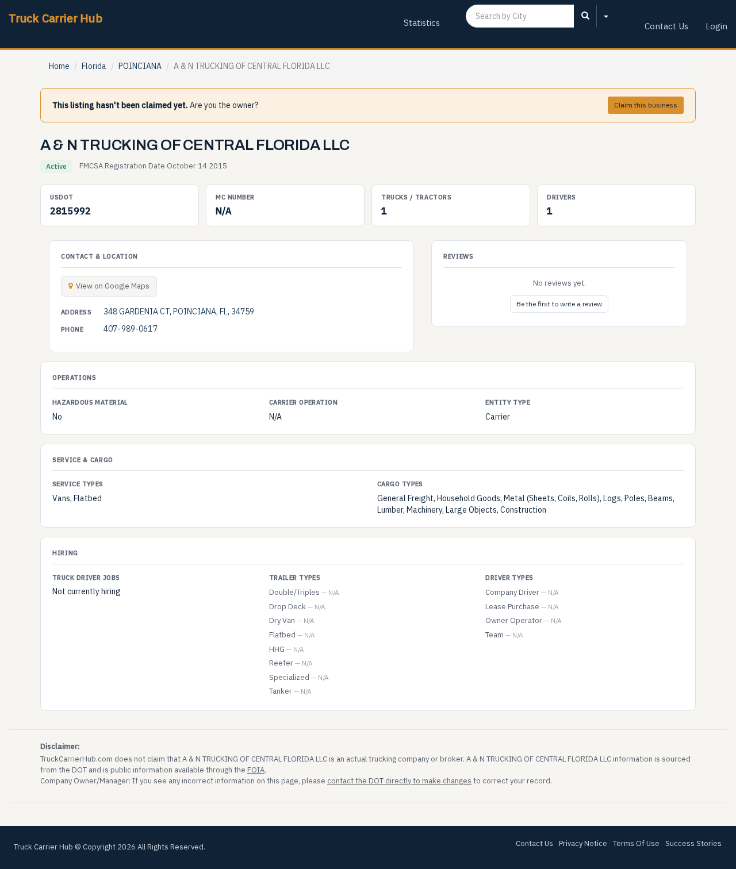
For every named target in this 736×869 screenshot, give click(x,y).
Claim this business (645, 105)
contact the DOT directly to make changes (399, 781)
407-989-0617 (130, 329)
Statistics (422, 22)
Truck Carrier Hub (55, 18)
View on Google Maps (113, 286)
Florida (94, 66)
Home (59, 66)
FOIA (255, 770)
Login (716, 26)
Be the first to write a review (559, 303)
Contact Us (666, 26)
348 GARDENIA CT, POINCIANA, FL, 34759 (178, 311)
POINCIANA (140, 66)
